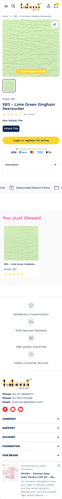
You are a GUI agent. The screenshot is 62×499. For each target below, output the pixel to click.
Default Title (12, 129)
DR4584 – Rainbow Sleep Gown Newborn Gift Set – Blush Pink (39, 475)
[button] (31, 164)
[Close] (58, 465)
